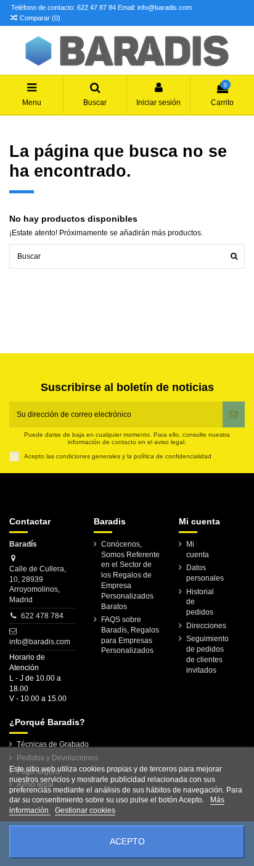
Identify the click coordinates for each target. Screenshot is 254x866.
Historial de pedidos (200, 602)
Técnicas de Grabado (53, 744)
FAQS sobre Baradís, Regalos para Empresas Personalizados (130, 635)
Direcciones (206, 625)
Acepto (127, 841)
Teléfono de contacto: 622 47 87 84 (63, 7)
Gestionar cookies (85, 810)
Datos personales (205, 572)
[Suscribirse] (234, 414)
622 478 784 (42, 616)
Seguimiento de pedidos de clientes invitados (207, 654)
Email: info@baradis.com (155, 7)
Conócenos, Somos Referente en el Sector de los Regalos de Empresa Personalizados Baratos (130, 575)
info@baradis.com (39, 641)
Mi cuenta (197, 549)
